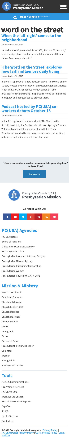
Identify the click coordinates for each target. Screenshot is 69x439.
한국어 (5, 411)
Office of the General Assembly (18, 246)
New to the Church (12, 292)
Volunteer (7, 350)
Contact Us (34, 174)
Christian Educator (12, 302)
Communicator (10, 321)
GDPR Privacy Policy (46, 432)
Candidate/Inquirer (12, 297)
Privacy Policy (50, 430)
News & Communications (15, 381)
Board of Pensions (12, 241)
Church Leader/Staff (12, 306)
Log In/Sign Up (10, 416)
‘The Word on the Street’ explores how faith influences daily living (31, 69)
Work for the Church (13, 396)
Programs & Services (13, 386)
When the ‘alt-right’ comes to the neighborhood (31, 37)
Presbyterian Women (13, 270)
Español (6, 406)
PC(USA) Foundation (13, 251)
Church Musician (11, 316)
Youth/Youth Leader (12, 365)
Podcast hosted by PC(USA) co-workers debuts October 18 (29, 108)
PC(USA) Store (9, 391)
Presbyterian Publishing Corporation (21, 265)
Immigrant (7, 331)
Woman (6, 355)
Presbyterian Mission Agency (17, 261)
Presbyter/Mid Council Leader (18, 345)
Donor (5, 326)
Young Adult (8, 360)
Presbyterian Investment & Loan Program (24, 256)
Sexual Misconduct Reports (16, 401)
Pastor (5, 336)
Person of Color (10, 341)
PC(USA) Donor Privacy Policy (18, 432)
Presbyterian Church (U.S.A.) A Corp (21, 275)
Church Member (10, 311)
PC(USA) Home (10, 236)
